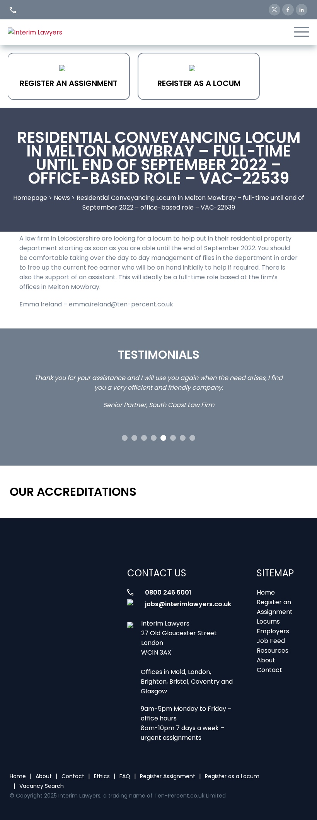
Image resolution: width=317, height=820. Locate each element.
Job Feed (271, 640)
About (266, 660)
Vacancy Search (41, 786)
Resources (272, 650)
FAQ (124, 776)
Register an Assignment (69, 83)
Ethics (102, 776)
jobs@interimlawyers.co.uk (188, 604)
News (62, 197)
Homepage (30, 197)
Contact (269, 669)
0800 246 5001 (168, 592)
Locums (268, 621)
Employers (273, 631)
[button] (125, 438)
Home (266, 592)
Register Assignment (167, 776)
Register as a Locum (198, 83)
